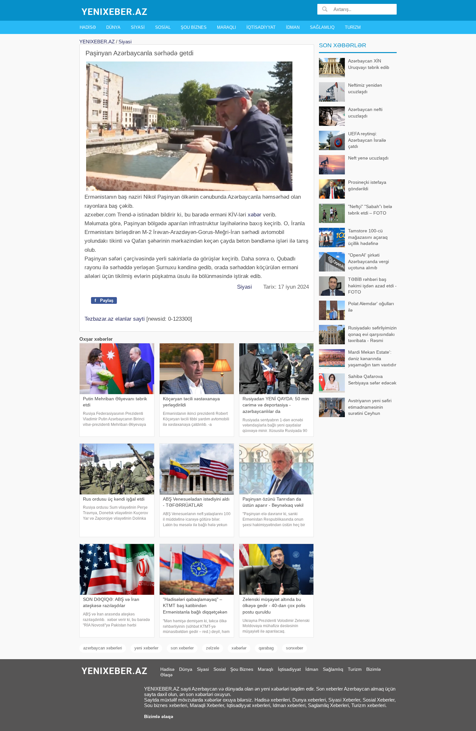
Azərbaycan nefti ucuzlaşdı (365, 112)
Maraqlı (226, 27)
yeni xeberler (146, 648)
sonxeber (294, 648)
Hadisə (88, 27)
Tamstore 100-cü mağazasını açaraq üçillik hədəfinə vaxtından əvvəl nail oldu (354, 237)
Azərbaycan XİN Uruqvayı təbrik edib (368, 64)
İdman (293, 27)
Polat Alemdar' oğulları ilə (371, 307)
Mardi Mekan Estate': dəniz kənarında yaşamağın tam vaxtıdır (372, 358)
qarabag (266, 648)
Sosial (163, 27)
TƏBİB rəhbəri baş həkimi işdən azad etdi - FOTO (372, 285)
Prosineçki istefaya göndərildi (367, 185)
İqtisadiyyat (261, 27)
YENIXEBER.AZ (97, 41)
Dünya (113, 27)
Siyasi (138, 27)
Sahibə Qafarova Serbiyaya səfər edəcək (372, 379)
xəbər (254, 215)
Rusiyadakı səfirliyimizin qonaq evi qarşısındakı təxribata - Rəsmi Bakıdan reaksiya (372, 334)
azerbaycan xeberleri (102, 648)
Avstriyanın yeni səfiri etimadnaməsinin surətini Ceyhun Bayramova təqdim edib (372, 407)
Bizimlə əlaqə (158, 716)
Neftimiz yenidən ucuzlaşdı (365, 88)
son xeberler (182, 648)
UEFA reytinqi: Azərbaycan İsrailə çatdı (367, 140)
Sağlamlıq (322, 27)
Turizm (353, 27)
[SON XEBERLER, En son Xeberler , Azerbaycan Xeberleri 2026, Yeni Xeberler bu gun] (115, 11)
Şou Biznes (194, 27)
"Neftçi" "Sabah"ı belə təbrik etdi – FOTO (370, 210)
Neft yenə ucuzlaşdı (368, 158)
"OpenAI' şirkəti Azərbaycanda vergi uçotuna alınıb (368, 261)
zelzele (212, 648)
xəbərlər (239, 648)
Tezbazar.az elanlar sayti (115, 319)
